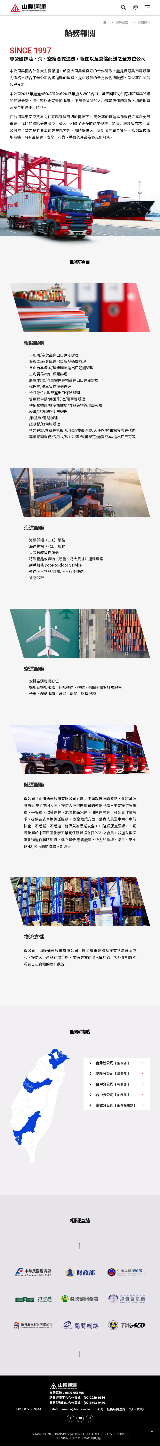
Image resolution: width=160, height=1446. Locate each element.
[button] (117, 1063)
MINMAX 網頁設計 (90, 1438)
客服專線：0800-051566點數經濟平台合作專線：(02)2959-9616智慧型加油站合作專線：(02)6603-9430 (77, 1397)
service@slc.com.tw (76, 1409)
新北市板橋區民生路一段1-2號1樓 (120, 1409)
